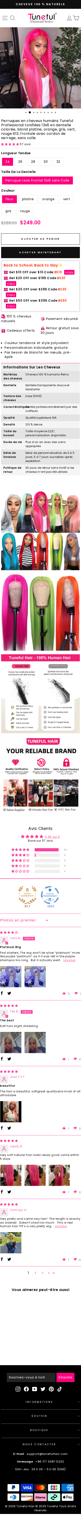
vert (66, 199)
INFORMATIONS (39, 1402)
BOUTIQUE (39, 1430)
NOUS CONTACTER (39, 1444)
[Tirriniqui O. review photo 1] (11, 1243)
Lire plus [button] (69, 960)
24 (7, 161)
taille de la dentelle (18, 172)
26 (20, 161)
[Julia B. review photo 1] (11, 977)
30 (46, 161)
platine (28, 199)
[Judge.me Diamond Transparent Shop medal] (50, 895)
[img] (9, 932)
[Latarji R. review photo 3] (59, 1175)
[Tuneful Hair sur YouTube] (34, 1389)
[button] (10, 144)
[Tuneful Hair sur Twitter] (42, 1389)
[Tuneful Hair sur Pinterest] (51, 1389)
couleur (8, 190)
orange (48, 199)
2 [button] (35, 1273)
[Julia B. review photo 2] (35, 977)
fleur (9, 199)
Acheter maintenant (40, 252)
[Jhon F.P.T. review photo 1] (11, 1112)
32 (58, 161)
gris (8, 211)
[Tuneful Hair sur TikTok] (59, 1389)
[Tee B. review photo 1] (11, 1042)
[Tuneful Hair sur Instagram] (18, 1389)
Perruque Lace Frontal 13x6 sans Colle (37, 180)
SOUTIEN (39, 1416)
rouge (25, 211)
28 (33, 161)
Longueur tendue (16, 153)
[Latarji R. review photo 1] (11, 1175)
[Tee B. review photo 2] (35, 1042)
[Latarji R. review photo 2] (35, 1175)
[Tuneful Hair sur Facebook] (26, 1389)
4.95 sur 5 (52, 837)
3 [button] (43, 1273)
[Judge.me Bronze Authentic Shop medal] (27, 895)
